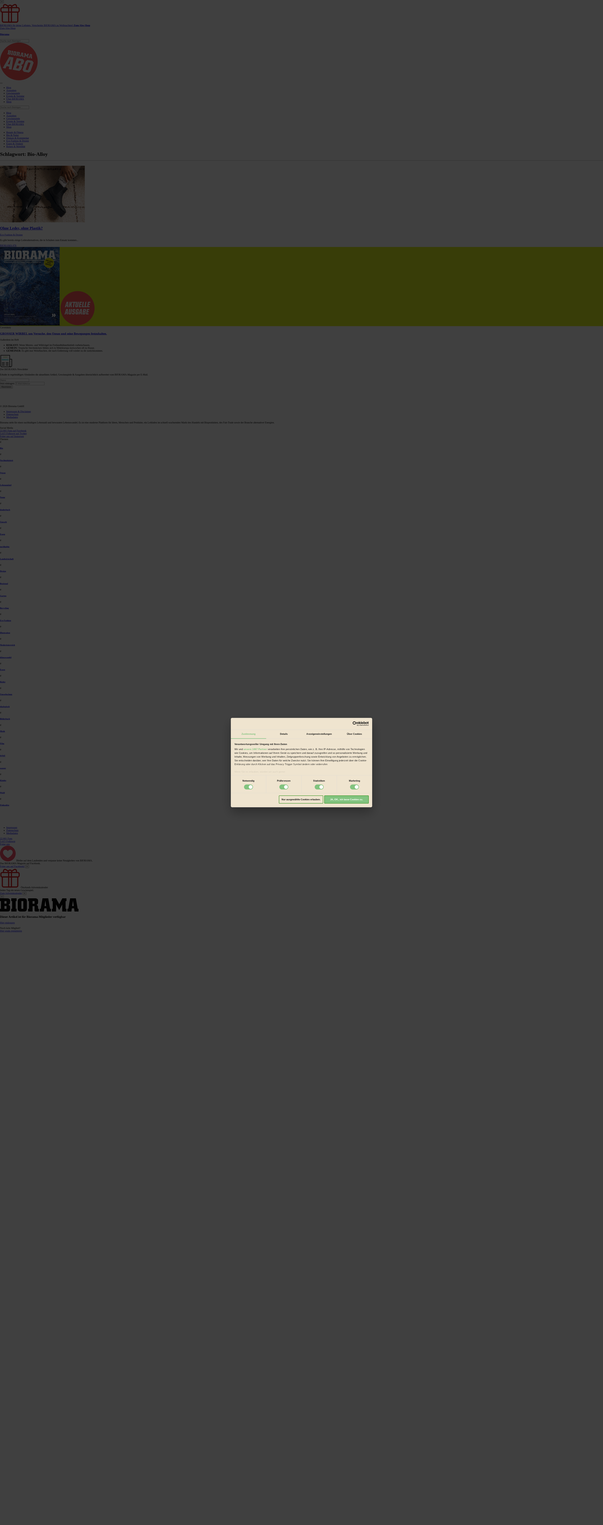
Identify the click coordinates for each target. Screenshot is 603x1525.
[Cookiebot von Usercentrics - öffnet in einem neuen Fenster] (355, 723)
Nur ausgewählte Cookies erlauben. (301, 799)
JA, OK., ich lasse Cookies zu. (346, 799)
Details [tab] (284, 734)
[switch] (283, 786)
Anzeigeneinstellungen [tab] (319, 734)
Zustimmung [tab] (248, 734)
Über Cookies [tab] (354, 734)
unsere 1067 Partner (255, 749)
